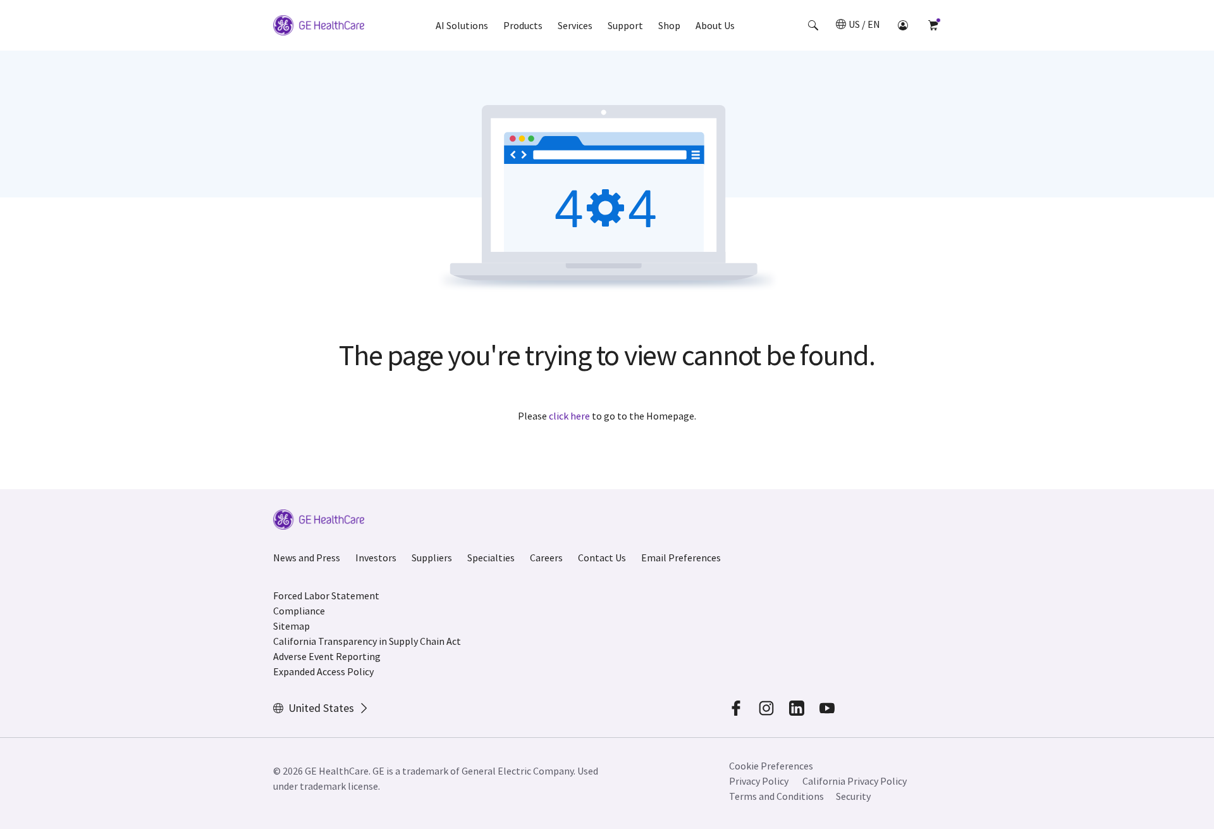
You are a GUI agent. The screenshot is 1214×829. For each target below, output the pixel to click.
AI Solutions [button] (462, 25)
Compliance (299, 610)
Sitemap (291, 626)
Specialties (491, 557)
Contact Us (602, 557)
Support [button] (625, 25)
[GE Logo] (318, 27)
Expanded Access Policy (323, 671)
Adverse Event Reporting (327, 656)
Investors (375, 557)
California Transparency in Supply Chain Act (367, 641)
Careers (546, 557)
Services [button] (575, 25)
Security (853, 796)
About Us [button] (715, 25)
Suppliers (432, 557)
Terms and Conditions (776, 796)
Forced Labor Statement (326, 595)
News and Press (306, 557)
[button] (813, 25)
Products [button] (523, 25)
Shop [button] (669, 25)
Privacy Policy (758, 781)
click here (569, 415)
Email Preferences (681, 557)
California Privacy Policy (854, 781)
